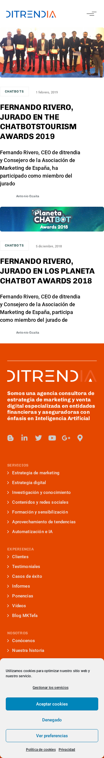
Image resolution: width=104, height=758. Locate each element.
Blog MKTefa (25, 615)
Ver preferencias (52, 735)
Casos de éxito (27, 576)
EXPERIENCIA (20, 549)
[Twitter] (38, 438)
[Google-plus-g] (66, 438)
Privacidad (67, 750)
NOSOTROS (17, 633)
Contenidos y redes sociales (40, 502)
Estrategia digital (29, 482)
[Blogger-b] (10, 438)
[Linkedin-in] (24, 438)
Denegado (52, 720)
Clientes (20, 556)
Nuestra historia (28, 650)
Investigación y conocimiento (41, 492)
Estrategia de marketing (36, 472)
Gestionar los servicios (50, 688)
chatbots (14, 91)
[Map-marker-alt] (80, 438)
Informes (21, 586)
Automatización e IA (32, 531)
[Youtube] (52, 438)
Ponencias (22, 596)
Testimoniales (26, 566)
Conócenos (23, 640)
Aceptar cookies (52, 704)
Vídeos (19, 605)
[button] (90, 14)
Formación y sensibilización (40, 512)
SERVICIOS (17, 465)
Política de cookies (41, 750)
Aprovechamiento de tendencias (44, 521)
